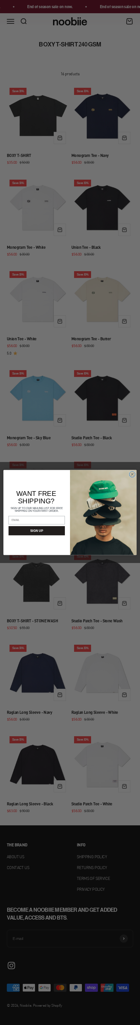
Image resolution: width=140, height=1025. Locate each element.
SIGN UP (36, 530)
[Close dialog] (132, 474)
